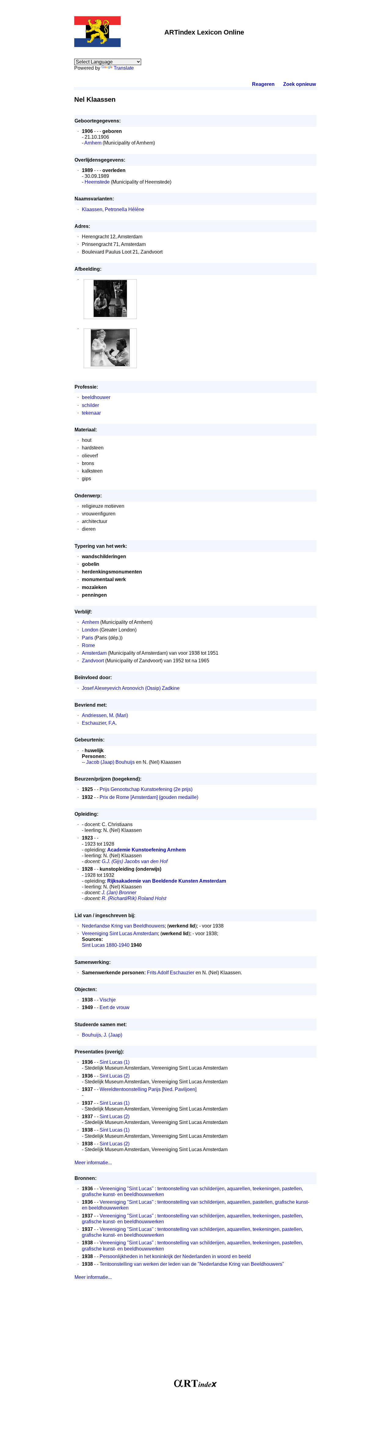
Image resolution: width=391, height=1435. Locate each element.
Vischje (108, 999)
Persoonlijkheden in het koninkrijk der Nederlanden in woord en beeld (175, 1256)
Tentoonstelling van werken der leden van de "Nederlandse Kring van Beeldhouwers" (192, 1264)
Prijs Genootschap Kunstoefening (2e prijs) (146, 789)
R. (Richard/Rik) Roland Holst (134, 898)
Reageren (263, 84)
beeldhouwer (96, 397)
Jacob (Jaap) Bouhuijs (110, 762)
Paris (87, 637)
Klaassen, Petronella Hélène (113, 209)
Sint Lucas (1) (115, 1062)
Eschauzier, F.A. (99, 723)
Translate (124, 68)
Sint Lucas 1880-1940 (106, 945)
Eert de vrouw (115, 1007)
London (90, 629)
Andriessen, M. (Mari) (105, 715)
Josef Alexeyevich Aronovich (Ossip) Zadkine (131, 688)
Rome (88, 645)
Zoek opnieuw (299, 84)
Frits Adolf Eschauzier (170, 972)
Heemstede (97, 182)
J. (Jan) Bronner (119, 892)
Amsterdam (94, 653)
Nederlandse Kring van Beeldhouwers (123, 925)
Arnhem (92, 142)
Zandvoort (93, 660)
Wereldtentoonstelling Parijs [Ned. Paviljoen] (148, 1089)
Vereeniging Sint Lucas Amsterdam (120, 933)
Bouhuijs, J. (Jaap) (102, 1035)
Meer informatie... (93, 1162)
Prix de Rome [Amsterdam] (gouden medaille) (149, 797)
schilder (90, 405)
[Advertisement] (195, 1332)
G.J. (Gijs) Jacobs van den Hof (134, 861)
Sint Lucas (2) (115, 1075)
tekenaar (91, 412)
